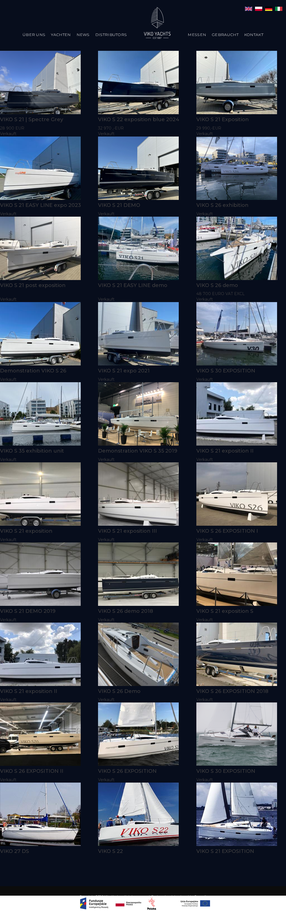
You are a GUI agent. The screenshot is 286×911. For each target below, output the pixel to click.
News (83, 34)
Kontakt (253, 34)
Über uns (34, 34)
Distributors (111, 34)
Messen (197, 34)
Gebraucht (225, 34)
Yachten (61, 34)
